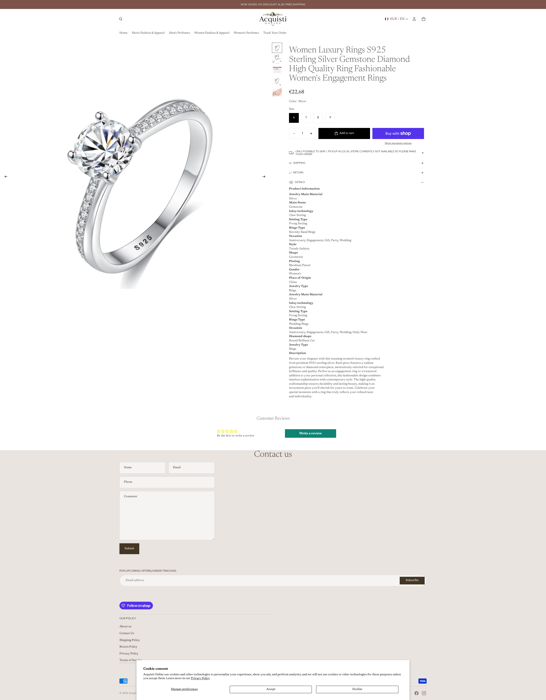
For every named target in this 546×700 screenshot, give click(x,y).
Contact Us (126, 633)
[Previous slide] (4, 177)
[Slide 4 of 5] (277, 81)
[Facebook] (416, 693)
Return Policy (128, 646)
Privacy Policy (200, 678)
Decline (357, 689)
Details (300, 182)
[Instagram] (424, 693)
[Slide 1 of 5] (277, 47)
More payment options (398, 143)
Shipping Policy (129, 640)
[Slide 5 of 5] (277, 92)
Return (298, 172)
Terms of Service (130, 660)
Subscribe (412, 580)
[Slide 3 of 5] (277, 70)
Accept (270, 689)
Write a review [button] (310, 433)
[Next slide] (265, 177)
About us (125, 626)
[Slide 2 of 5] (277, 59)
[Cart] (423, 19)
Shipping (299, 163)
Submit (129, 548)
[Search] (120, 19)
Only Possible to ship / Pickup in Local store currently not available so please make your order (355, 153)
